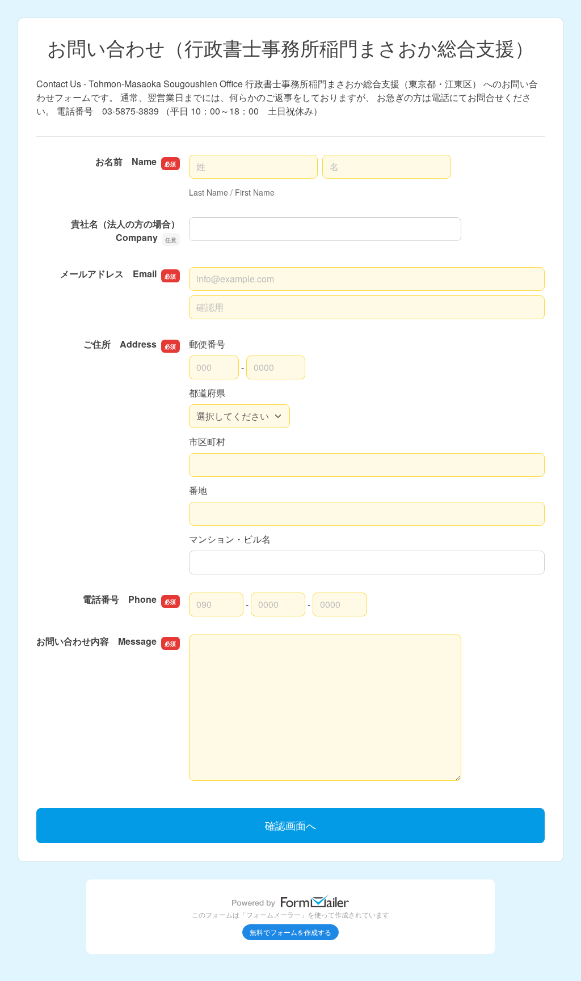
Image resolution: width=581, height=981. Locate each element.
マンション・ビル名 (230, 539)
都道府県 (207, 392)
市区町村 (207, 441)
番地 (198, 490)
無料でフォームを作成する (290, 932)
